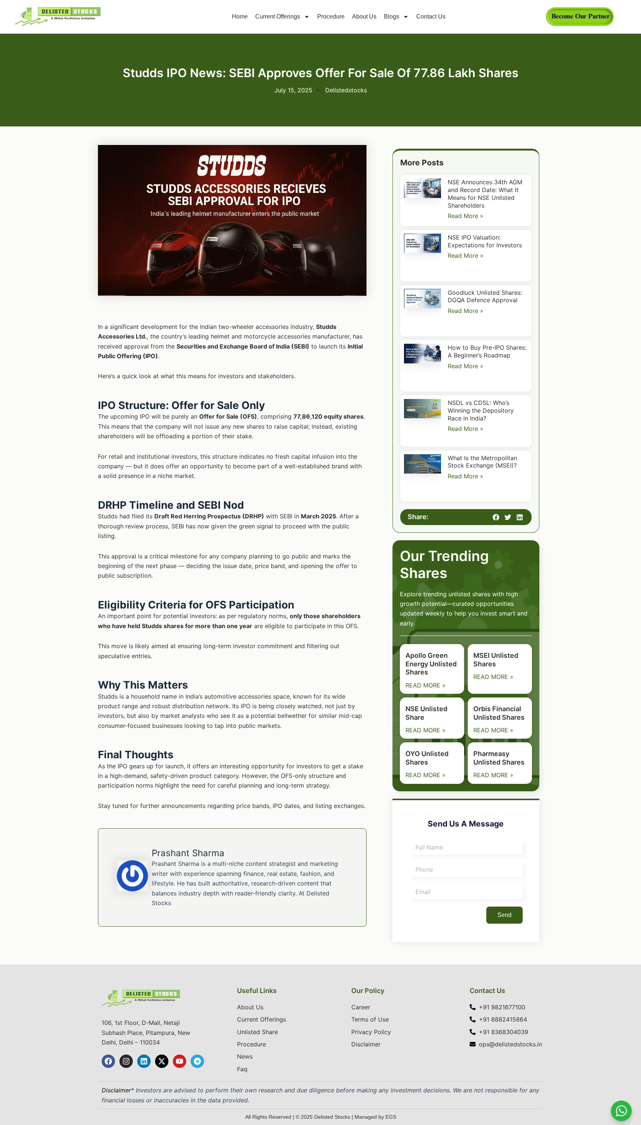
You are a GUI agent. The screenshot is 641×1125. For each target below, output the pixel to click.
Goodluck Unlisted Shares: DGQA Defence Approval (485, 296)
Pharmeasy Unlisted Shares (499, 758)
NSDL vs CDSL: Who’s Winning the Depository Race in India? (481, 410)
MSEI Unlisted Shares (495, 659)
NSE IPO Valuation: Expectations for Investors (485, 241)
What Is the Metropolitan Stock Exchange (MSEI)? (482, 461)
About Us (364, 16)
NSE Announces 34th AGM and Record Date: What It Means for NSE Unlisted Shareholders (485, 193)
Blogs (391, 16)
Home (240, 16)
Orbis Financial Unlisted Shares (499, 713)
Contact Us (431, 16)
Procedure (331, 16)
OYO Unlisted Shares (426, 758)
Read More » (465, 216)
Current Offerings (277, 16)
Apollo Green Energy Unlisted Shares (431, 663)
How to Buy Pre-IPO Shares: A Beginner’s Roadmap (487, 351)
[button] (496, 517)
